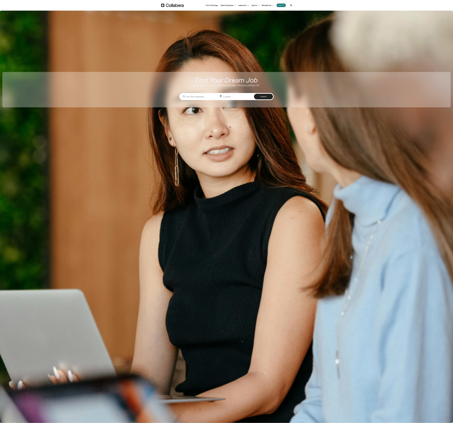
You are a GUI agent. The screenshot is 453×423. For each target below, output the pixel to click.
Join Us (254, 5)
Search (263, 96)
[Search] (291, 5)
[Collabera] (173, 5)
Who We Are (266, 5)
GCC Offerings (212, 5)
